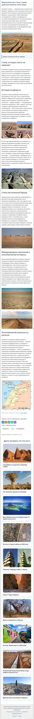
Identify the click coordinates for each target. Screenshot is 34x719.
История (25, 413)
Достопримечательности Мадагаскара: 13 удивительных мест (16, 518)
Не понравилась (20, 428)
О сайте (20, 716)
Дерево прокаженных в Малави (13, 620)
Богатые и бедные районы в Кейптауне (15, 544)
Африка (22, 57)
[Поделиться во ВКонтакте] (3, 422)
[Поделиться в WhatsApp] (12, 422)
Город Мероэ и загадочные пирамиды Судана (15, 465)
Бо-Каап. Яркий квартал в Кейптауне (14, 645)
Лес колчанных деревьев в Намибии (14, 492)
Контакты (14, 716)
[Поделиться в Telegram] (9, 422)
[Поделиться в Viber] (15, 422)
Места (21, 413)
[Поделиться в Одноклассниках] (6, 422)
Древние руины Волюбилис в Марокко (15, 698)
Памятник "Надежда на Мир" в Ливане (15, 569)
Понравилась (6, 428)
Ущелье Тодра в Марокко (11, 595)
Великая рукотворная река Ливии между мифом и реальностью (16, 671)
